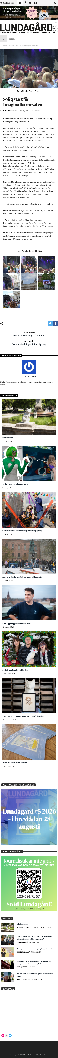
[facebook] (55, 323)
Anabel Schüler (24, 979)
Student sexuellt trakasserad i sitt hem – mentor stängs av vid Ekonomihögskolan (35, 962)
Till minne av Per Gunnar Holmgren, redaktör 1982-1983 (23, 716)
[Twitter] (30, 3)
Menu (12, 38)
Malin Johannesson (10, 110)
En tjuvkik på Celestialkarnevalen (15, 484)
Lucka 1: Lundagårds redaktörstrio (15, 670)
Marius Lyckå (22, 942)
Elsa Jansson (22, 967)
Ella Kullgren (23, 952)
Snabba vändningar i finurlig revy (29, 343)
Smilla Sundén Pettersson (28, 927)
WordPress (44, 1054)
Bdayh (26, 1054)
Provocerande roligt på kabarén (29, 334)
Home (5, 45)
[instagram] (35, 3)
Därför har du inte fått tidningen (14, 762)
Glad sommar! (7, 438)
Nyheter (11, 45)
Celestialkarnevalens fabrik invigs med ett (22, 530)
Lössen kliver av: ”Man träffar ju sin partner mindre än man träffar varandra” (34, 937)
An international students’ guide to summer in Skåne (35, 974)
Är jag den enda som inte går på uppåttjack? (34, 948)
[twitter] (50, 323)
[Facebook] (25, 3)
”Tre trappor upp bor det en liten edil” (16, 623)
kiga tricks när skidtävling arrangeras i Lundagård (22, 577)
